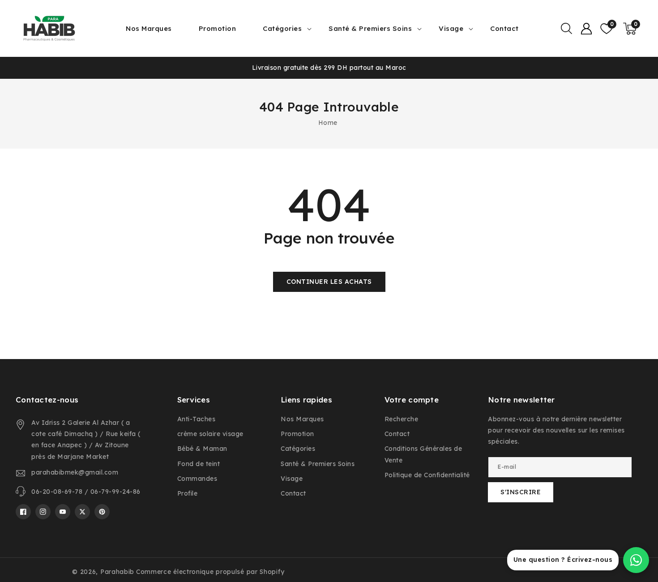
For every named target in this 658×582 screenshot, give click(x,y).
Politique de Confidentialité (427, 475)
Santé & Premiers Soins (370, 28)
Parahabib (117, 572)
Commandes (197, 479)
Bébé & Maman (202, 449)
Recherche (402, 419)
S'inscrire (520, 492)
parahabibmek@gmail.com (74, 472)
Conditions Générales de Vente (423, 454)
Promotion (297, 434)
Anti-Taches (196, 419)
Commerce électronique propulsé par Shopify (210, 572)
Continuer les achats (329, 282)
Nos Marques (302, 419)
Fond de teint (198, 464)
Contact (293, 493)
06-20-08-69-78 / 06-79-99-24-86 (86, 492)
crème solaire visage (210, 434)
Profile (187, 493)
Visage (451, 28)
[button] (566, 29)
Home (328, 123)
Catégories (282, 28)
